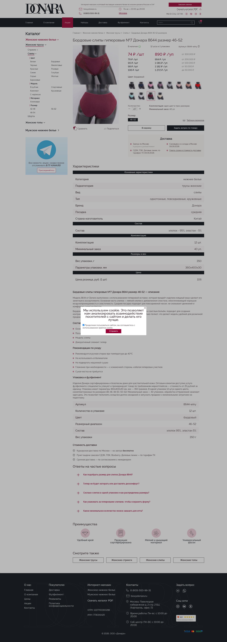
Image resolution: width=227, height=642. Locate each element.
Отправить (113, 331)
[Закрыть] (145, 308)
